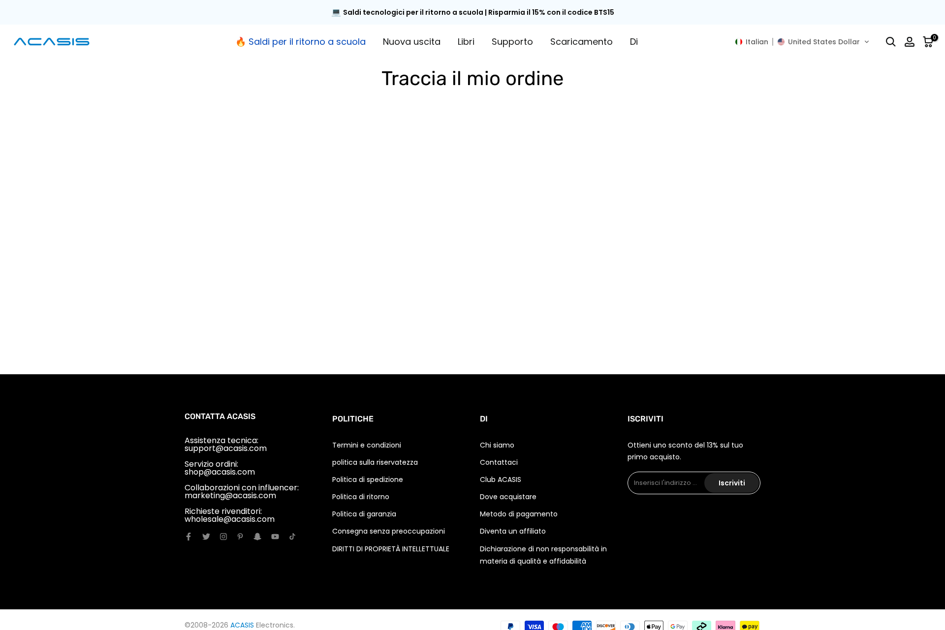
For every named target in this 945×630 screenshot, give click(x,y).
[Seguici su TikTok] (292, 536)
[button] (802, 42)
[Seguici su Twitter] (206, 536)
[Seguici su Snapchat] (257, 536)
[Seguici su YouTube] (275, 536)
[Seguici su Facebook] (188, 536)
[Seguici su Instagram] (223, 536)
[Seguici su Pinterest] (240, 536)
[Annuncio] (472, 12)
